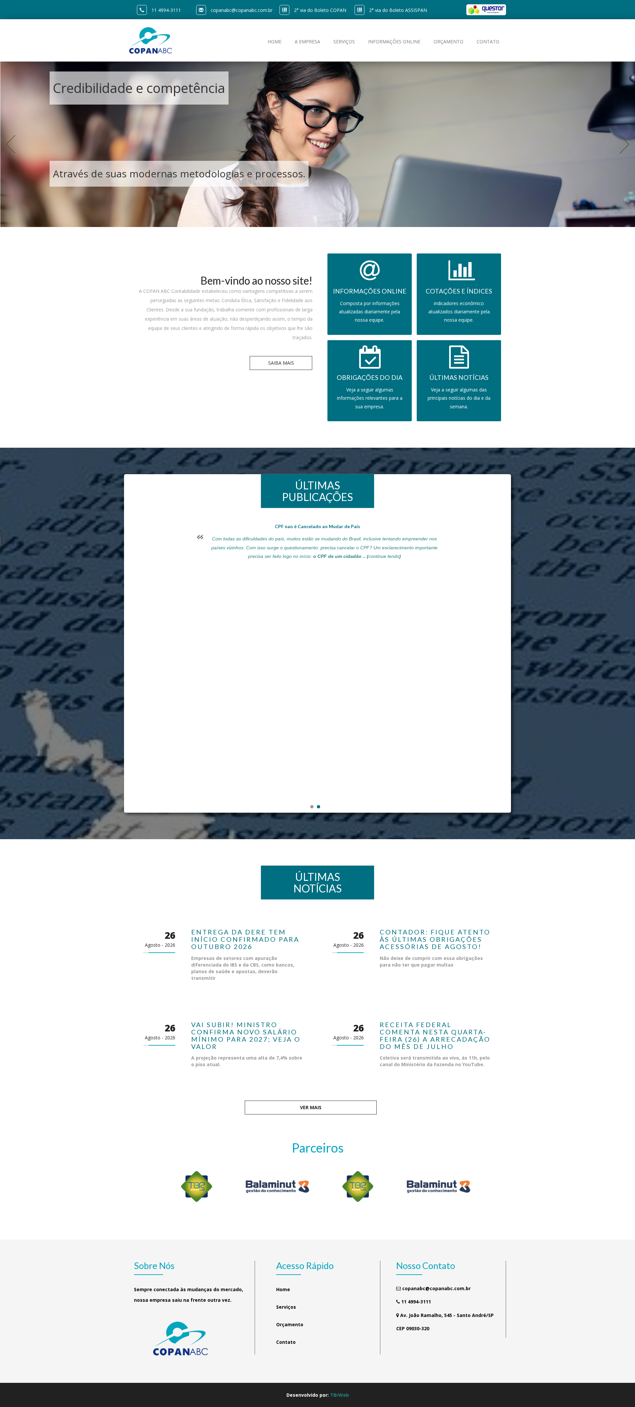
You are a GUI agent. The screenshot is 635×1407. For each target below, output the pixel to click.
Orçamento (289, 1324)
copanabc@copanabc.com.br (242, 10)
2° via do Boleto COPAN (320, 10)
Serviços (286, 1307)
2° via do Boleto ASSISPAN (398, 10)
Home (283, 1289)
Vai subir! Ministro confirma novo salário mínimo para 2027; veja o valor (246, 1035)
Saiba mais (281, 363)
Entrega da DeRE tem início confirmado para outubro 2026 (245, 939)
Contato (286, 1342)
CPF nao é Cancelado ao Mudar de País (317, 526)
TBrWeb (339, 1395)
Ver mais (310, 1107)
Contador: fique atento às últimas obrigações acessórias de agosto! (435, 939)
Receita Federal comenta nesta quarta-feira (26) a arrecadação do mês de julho (435, 1035)
